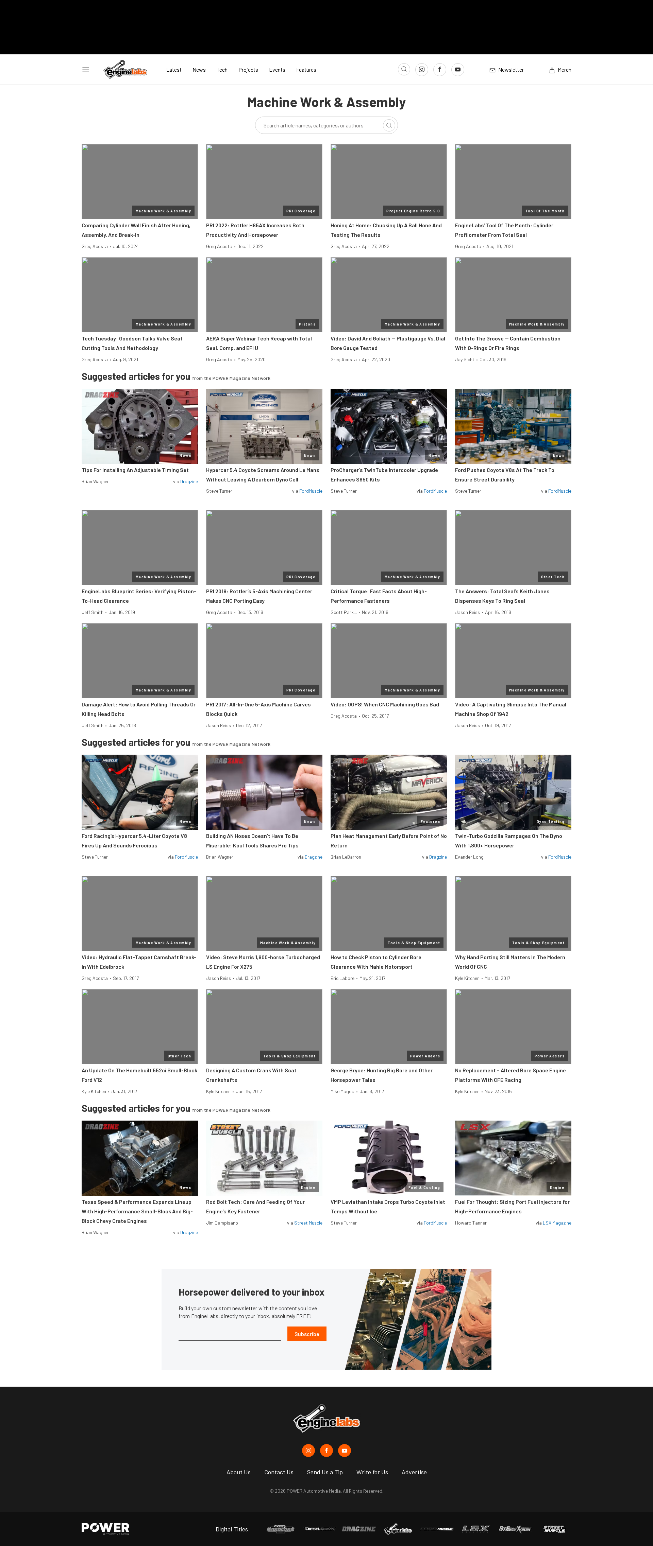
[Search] (389, 125)
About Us (239, 1472)
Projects (248, 69)
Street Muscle (308, 1223)
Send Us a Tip (325, 1472)
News (199, 69)
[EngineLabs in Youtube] (344, 1450)
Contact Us (279, 1472)
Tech (222, 69)
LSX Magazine (557, 1223)
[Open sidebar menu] (86, 69)
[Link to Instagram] (421, 69)
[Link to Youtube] (457, 69)
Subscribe (307, 1334)
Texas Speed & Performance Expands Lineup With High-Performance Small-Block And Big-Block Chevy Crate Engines (137, 1211)
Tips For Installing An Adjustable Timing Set (135, 470)
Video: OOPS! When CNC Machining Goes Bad (385, 704)
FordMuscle (310, 491)
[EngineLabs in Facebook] (326, 1450)
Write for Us (372, 1472)
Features (306, 69)
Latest (174, 69)
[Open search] (404, 69)
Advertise (414, 1472)
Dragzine (189, 481)
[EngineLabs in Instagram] (308, 1450)
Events (277, 69)
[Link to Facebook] (439, 69)
